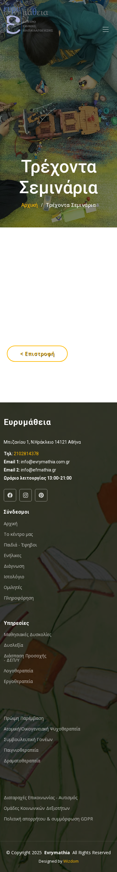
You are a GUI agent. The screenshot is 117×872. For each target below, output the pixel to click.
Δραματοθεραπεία (22, 761)
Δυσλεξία (13, 645)
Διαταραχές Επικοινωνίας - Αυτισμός (40, 797)
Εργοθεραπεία (18, 681)
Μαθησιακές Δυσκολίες (27, 634)
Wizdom (71, 861)
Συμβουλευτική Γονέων (28, 739)
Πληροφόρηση (19, 598)
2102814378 (26, 453)
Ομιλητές (13, 587)
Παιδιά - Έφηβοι (20, 545)
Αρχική (29, 205)
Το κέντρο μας (18, 534)
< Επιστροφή (37, 353)
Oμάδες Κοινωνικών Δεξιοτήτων (37, 808)
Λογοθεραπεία (18, 671)
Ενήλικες (12, 555)
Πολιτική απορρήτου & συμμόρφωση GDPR (48, 819)
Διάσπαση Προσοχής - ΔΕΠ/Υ (25, 658)
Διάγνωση (14, 566)
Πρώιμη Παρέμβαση (24, 718)
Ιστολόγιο (14, 577)
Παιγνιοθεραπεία (21, 750)
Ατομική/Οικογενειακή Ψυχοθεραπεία (42, 729)
